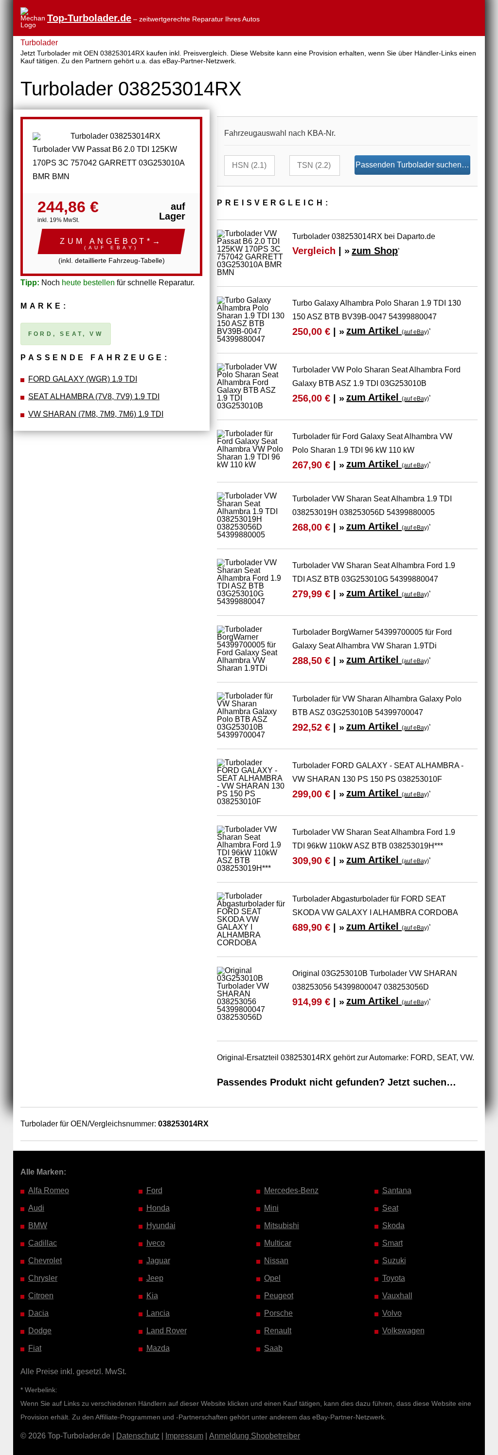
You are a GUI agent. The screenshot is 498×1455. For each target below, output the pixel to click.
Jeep (154, 1278)
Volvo (392, 1313)
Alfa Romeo (48, 1190)
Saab (273, 1348)
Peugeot (278, 1295)
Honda (158, 1208)
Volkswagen (403, 1330)
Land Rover (166, 1330)
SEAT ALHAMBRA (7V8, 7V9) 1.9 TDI (94, 396)
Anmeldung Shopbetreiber (254, 1436)
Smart (392, 1243)
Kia (152, 1295)
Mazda (158, 1348)
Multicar (277, 1243)
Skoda (393, 1225)
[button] (111, 241)
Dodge (40, 1330)
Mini (271, 1208)
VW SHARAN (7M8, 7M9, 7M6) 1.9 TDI (95, 414)
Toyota (393, 1278)
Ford (154, 1190)
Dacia (38, 1313)
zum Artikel (387, 330)
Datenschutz (138, 1436)
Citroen (40, 1295)
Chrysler (42, 1278)
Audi (36, 1208)
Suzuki (394, 1260)
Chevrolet (45, 1260)
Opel (272, 1278)
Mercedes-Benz (291, 1190)
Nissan (276, 1260)
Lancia (158, 1313)
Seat (390, 1208)
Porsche (278, 1313)
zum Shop (375, 250)
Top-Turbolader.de (89, 18)
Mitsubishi (281, 1225)
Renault (277, 1330)
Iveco (155, 1243)
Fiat (34, 1348)
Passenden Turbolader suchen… (412, 165)
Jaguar (158, 1260)
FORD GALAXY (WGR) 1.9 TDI (82, 379)
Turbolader (39, 42)
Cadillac (42, 1243)
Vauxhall (397, 1295)
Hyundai (161, 1225)
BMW (37, 1225)
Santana (396, 1190)
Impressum (184, 1436)
